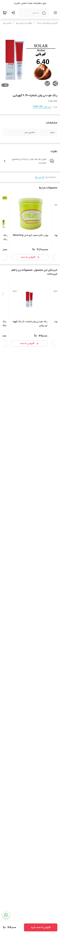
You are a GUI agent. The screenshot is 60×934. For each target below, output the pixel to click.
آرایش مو (7, 23)
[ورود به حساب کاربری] (13, 12)
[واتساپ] (6, 915)
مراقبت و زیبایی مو (24, 23)
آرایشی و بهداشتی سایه (47, 23)
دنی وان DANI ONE (42, 106)
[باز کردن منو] (54, 12)
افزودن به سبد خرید (40, 927)
